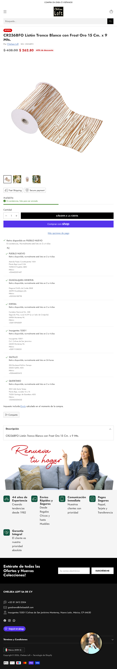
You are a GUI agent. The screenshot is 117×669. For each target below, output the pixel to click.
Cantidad (7, 209)
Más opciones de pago (58, 233)
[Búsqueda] (110, 21)
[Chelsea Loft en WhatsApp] (14, 621)
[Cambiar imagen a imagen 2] (17, 179)
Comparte (13, 414)
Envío (23, 406)
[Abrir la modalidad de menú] (5, 12)
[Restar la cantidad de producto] (6, 216)
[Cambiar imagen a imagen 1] (7, 179)
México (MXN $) (14, 650)
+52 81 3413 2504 (17, 602)
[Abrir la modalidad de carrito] (111, 12)
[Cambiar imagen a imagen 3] (27, 179)
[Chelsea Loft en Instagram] (9, 621)
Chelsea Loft (13, 44)
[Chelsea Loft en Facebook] (5, 621)
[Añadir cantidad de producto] (16, 216)
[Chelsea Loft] (58, 11)
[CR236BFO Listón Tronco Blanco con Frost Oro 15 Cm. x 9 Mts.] (58, 114)
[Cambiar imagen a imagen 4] (37, 179)
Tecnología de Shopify (42, 655)
